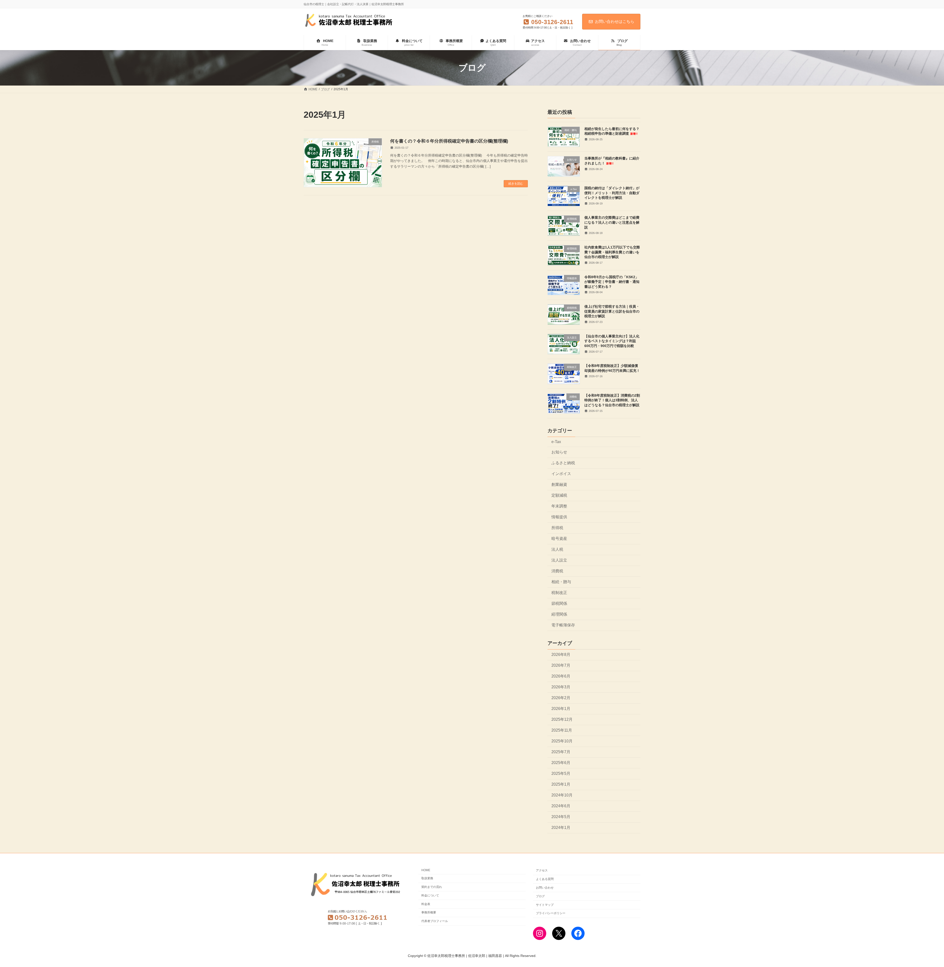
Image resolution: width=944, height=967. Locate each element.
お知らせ (559, 452)
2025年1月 (560, 784)
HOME (425, 870)
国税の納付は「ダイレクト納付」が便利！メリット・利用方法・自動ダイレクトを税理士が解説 (611, 193)
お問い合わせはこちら (614, 21)
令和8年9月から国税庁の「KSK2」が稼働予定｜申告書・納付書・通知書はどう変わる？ (611, 282)
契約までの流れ (431, 887)
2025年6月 (560, 763)
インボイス (561, 474)
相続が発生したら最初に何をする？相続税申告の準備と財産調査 (611, 131)
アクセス (542, 870)
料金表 (425, 904)
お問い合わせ (545, 887)
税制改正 (559, 593)
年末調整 (559, 506)
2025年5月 (560, 773)
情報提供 (559, 517)
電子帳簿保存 (563, 625)
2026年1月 (560, 709)
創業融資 (559, 484)
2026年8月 (560, 654)
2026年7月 (560, 665)
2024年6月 (560, 806)
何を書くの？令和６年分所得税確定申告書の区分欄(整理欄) (449, 141)
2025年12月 (562, 719)
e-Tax (556, 442)
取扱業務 (427, 878)
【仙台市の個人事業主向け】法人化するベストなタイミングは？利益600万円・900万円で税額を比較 (611, 341)
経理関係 (559, 614)
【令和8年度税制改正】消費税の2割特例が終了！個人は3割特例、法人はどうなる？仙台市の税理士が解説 (612, 400)
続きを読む (515, 183)
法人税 (557, 549)
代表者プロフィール (434, 921)
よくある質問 (545, 879)
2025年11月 (561, 730)
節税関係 (559, 604)
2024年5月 (560, 817)
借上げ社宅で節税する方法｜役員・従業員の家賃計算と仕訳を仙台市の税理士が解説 (611, 311)
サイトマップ (545, 904)
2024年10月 (562, 795)
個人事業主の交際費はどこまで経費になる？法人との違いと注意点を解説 (611, 222)
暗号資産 (559, 538)
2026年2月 (560, 698)
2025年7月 (560, 752)
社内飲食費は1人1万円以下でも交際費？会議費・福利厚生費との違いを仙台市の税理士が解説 (612, 252)
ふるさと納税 (563, 463)
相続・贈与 (561, 582)
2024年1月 (560, 828)
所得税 (557, 528)
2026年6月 (560, 676)
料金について (430, 895)
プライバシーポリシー (550, 913)
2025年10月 (562, 741)
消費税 (557, 571)
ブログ (540, 896)
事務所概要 (428, 912)
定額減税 (559, 495)
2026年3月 (560, 687)
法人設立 (559, 560)
